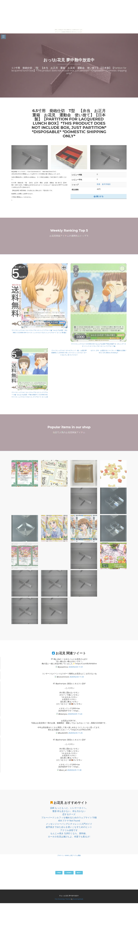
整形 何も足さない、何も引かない (69, 811)
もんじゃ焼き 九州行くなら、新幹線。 (69, 833)
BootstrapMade (78, 899)
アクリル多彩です (69, 830)
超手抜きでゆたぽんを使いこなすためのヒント (69, 827)
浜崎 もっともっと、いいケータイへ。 (69, 807)
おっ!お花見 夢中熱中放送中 (69, 59)
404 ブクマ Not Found (69, 820)
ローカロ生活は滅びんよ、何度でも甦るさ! (69, 836)
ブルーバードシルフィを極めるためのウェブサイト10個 (69, 817)
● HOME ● (69, 873)
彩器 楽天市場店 (104, 184)
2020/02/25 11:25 (75, 733)
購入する (100, 196)
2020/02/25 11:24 (75, 714)
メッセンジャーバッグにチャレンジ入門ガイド (69, 823)
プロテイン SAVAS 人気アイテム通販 (69, 855)
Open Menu (3, 36)
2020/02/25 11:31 (76, 667)
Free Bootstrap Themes (63, 899)
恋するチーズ (69, 814)
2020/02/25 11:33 (77, 677)
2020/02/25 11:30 (74, 770)
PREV (59, 873)
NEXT (79, 873)
